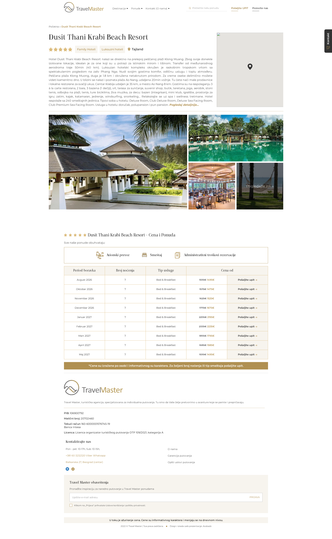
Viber (89, 455)
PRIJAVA (255, 497)
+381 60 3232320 (75, 455)
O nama (172, 449)
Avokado (207, 526)
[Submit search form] (190, 8)
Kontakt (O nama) (156, 8)
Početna (54, 26)
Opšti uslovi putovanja (181, 462)
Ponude (135, 8)
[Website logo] (84, 7)
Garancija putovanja (180, 455)
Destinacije (119, 8)
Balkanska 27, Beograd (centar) (84, 462)
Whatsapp (99, 455)
